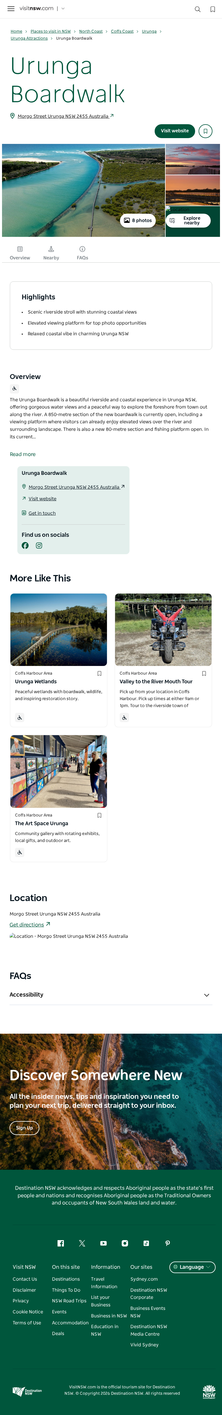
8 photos (142, 220)
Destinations (66, 1279)
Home (16, 32)
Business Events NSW (147, 1312)
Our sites (141, 1267)
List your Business (100, 1301)
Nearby (51, 258)
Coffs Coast (122, 32)
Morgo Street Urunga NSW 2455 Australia (64, 116)
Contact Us (25, 1279)
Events (59, 1312)
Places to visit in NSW (51, 32)
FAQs (82, 258)
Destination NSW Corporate (148, 1294)
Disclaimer (24, 1290)
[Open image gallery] (83, 236)
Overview (20, 258)
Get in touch (42, 513)
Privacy (21, 1301)
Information (105, 1267)
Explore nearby (192, 220)
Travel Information (104, 1283)
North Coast (91, 32)
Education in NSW (105, 1330)
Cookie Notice (28, 1312)
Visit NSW (24, 1267)
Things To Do (66, 1290)
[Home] (36, 9)
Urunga (149, 32)
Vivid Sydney (144, 1345)
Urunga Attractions (29, 38)
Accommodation (70, 1323)
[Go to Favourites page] (212, 9)
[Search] (197, 10)
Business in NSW (109, 1316)
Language (192, 1267)
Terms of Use (27, 1323)
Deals (58, 1333)
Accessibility (26, 995)
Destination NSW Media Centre (148, 1330)
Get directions (27, 925)
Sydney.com (144, 1279)
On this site (66, 1267)
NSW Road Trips (69, 1301)
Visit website (175, 131)
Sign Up (24, 1128)
